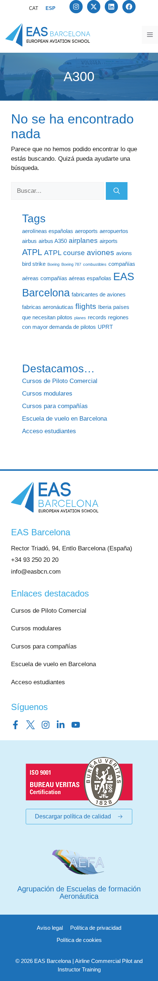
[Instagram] (76, 6)
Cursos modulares (47, 393)
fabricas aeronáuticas (47, 307)
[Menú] (150, 35)
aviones (100, 252)
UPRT (105, 327)
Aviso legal (50, 928)
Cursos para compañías (55, 406)
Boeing (53, 264)
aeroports (86, 231)
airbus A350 (53, 241)
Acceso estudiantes (49, 431)
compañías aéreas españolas (75, 278)
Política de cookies (79, 940)
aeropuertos (114, 231)
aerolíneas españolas (47, 231)
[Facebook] (129, 6)
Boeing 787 (71, 264)
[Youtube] (75, 724)
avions (124, 253)
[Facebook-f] (15, 724)
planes (80, 318)
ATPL (32, 252)
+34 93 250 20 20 (34, 559)
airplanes (83, 240)
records (97, 317)
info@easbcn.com (36, 571)
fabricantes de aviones (99, 294)
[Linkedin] (111, 6)
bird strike (34, 264)
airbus (29, 241)
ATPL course (64, 253)
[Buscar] (117, 191)
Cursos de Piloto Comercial (59, 381)
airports (109, 241)
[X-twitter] (93, 6)
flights (85, 306)
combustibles (95, 264)
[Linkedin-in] (60, 724)
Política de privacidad (95, 928)
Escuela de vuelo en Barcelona (64, 418)
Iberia (104, 307)
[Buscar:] (58, 190)
